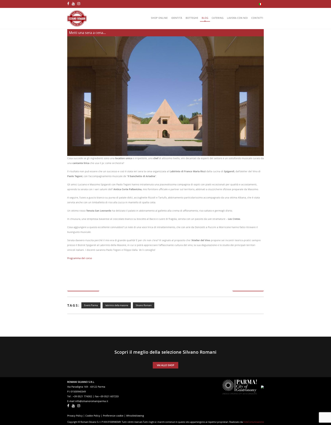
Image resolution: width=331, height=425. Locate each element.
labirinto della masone (116, 305)
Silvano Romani (144, 305)
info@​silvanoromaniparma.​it (91, 401)
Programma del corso (79, 258)
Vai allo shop (165, 365)
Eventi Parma (91, 305)
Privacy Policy (75, 415)
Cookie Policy (92, 415)
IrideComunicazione (253, 421)
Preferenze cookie (113, 415)
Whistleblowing (135, 415)
